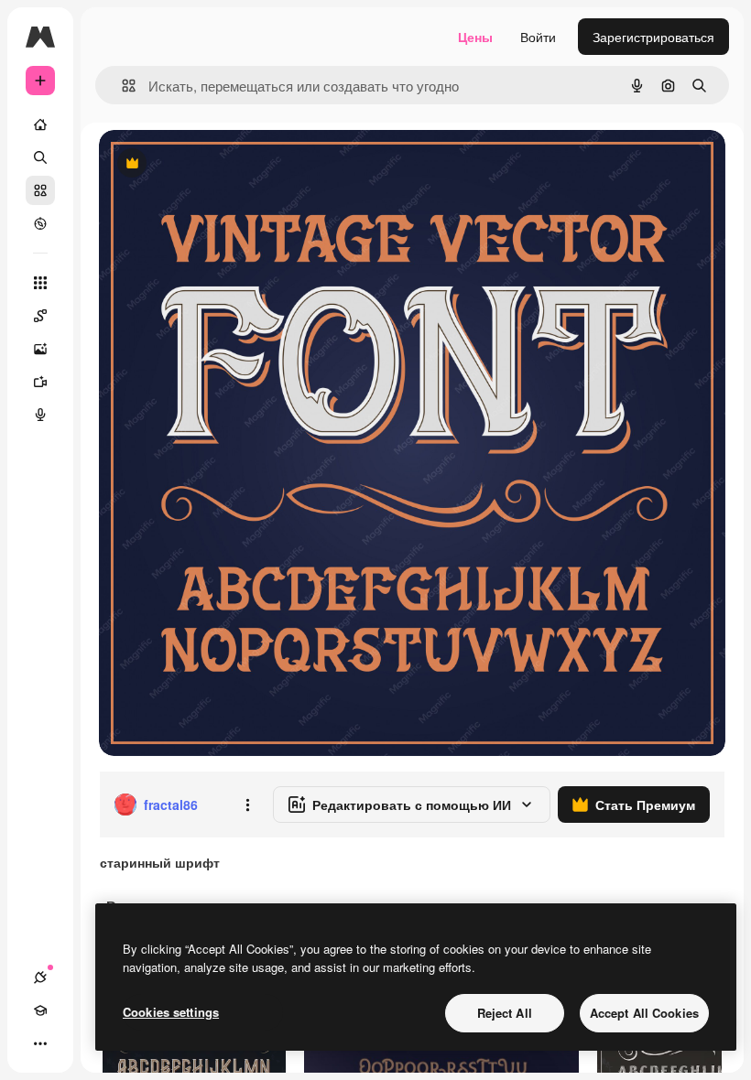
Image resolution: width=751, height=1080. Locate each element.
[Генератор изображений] (40, 348)
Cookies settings (171, 1012)
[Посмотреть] (40, 223)
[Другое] (40, 1043)
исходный (221, 164)
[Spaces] (40, 315)
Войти (538, 36)
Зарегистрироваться (653, 36)
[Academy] (40, 1010)
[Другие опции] (247, 804)
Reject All (504, 1012)
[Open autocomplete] (121, 85)
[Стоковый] (40, 190)
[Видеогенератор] (40, 381)
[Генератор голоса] (40, 414)
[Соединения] (40, 977)
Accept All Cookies (644, 1012)
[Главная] (40, 124)
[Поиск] (40, 157)
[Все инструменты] (40, 282)
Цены (475, 36)
